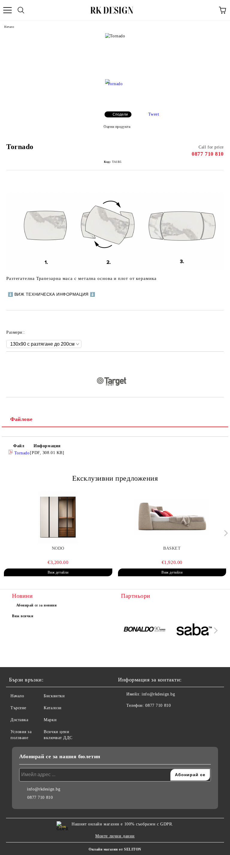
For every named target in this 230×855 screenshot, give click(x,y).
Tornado (21, 453)
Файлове (21, 419)
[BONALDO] (145, 630)
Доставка (19, 720)
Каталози (52, 708)
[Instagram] (139, 717)
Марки (50, 720)
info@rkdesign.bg (158, 694)
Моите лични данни (115, 836)
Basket (172, 548)
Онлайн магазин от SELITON (115, 849)
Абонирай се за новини (36, 605)
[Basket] (172, 517)
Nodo (58, 548)
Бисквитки (54, 696)
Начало (9, 26)
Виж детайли (58, 572)
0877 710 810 (208, 154)
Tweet (153, 114)
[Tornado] (115, 90)
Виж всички (23, 616)
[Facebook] (126, 717)
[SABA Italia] (194, 630)
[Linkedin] (152, 717)
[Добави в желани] (219, 361)
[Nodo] (58, 517)
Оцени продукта (117, 127)
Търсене (18, 708)
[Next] (225, 533)
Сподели (120, 114)
